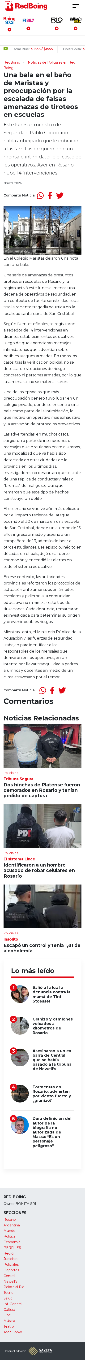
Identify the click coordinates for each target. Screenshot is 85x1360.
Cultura (9, 1310)
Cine (7, 1315)
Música (9, 1321)
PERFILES (12, 1248)
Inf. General (13, 1304)
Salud (8, 1298)
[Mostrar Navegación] (75, 6)
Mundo (9, 1231)
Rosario (10, 1219)
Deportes (11, 1270)
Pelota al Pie (14, 1287)
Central (9, 1276)
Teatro (9, 1326)
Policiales (11, 1264)
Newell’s (10, 1281)
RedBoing (12, 62)
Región (10, 1253)
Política (10, 1236)
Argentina (12, 1225)
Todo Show (13, 1332)
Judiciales (11, 1259)
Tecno (8, 1292)
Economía (12, 1242)
